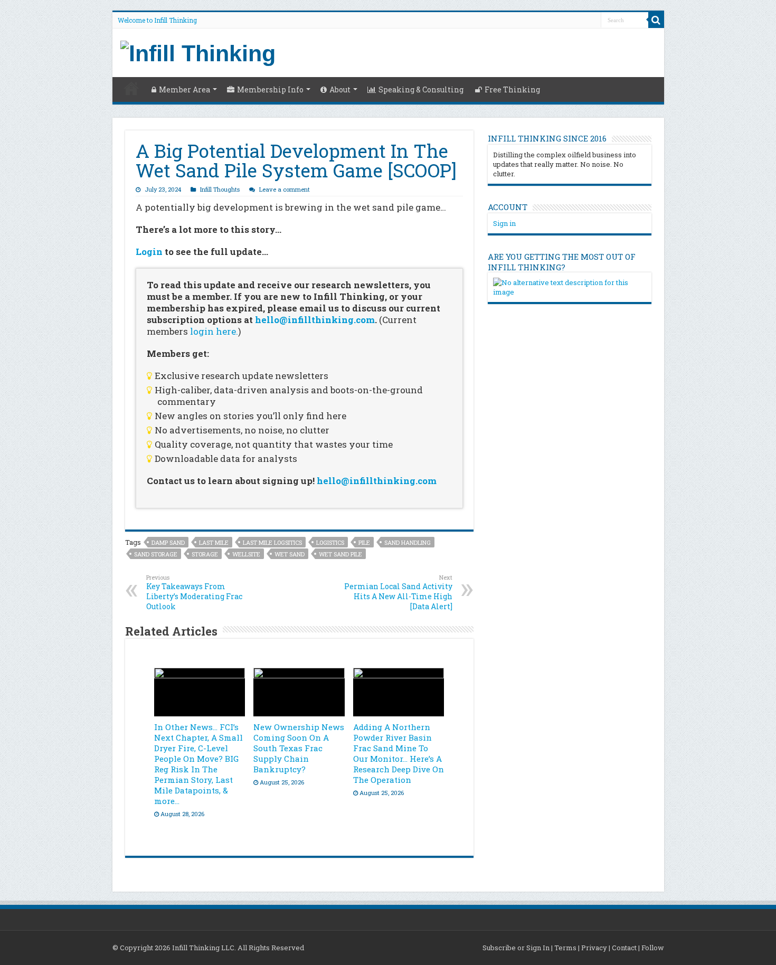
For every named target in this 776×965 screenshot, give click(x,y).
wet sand (290, 554)
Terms (565, 947)
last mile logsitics (272, 542)
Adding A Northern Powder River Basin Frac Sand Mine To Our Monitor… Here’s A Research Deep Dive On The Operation (398, 753)
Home (131, 88)
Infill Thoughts (220, 189)
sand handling (407, 542)
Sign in (504, 223)
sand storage (155, 554)
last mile (214, 542)
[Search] (656, 20)
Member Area (184, 89)
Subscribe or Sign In (516, 947)
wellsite (246, 554)
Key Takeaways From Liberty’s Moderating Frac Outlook (194, 592)
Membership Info (270, 89)
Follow (652, 947)
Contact (624, 947)
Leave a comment (284, 189)
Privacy (594, 947)
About (340, 89)
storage (205, 554)
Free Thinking (512, 89)
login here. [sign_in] (214, 331)
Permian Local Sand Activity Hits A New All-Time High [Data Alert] (398, 592)
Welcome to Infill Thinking (157, 20)
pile (364, 542)
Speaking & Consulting (420, 89)
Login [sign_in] (149, 251)
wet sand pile (340, 554)
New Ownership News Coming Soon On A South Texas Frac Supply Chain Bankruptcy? (298, 748)
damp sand (168, 542)
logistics (330, 542)
